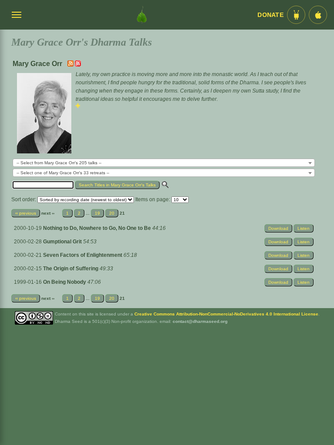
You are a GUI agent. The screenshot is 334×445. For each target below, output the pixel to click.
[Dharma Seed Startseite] (141, 14)
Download (278, 228)
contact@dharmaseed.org (200, 321)
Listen (303, 228)
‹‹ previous (25, 213)
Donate (270, 15)
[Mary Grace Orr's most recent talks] (71, 65)
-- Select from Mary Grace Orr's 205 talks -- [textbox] (59, 162)
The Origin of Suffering (71, 269)
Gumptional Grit (63, 242)
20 (111, 213)
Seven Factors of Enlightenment (83, 255)
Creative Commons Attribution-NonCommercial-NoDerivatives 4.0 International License (226, 314)
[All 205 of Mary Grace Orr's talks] (78, 65)
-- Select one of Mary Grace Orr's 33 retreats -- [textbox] (63, 172)
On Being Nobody (65, 282)
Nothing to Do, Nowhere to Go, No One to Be (97, 228)
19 (97, 213)
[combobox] (164, 163)
